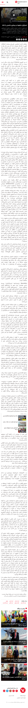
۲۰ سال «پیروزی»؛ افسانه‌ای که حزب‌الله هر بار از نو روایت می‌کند (14, 624)
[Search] (7, 2)
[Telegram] (7, 691)
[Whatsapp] (24, 39)
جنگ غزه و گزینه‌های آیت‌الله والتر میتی (10, 416)
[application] (14, 15)
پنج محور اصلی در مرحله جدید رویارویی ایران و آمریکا (14, 642)
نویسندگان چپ (5, 603)
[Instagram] (10, 691)
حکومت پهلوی (17, 603)
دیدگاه (19, 609)
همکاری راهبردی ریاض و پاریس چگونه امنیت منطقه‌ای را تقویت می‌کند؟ (15, 660)
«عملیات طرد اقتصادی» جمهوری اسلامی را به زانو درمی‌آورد (14, 678)
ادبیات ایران (11, 601)
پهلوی (7, 601)
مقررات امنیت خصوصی (21, 698)
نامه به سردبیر (11, 695)
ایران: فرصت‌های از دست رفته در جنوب (10, 422)
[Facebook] (26, 39)
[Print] (17, 39)
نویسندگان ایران (23, 603)
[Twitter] (21, 39)
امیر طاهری (24, 37)
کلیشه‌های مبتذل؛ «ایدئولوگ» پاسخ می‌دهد (11, 428)
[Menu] (2, 2)
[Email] (19, 39)
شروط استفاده (23, 695)
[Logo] (24, 9)
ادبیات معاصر (17, 601)
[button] (14, 15)
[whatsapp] (4, 691)
